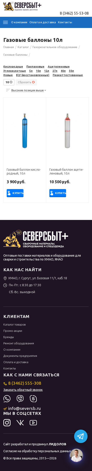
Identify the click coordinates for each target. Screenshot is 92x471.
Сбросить (24, 82)
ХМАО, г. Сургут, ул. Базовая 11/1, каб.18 (37, 278)
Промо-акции (12, 330)
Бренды (8, 337)
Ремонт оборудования (18, 343)
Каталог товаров (14, 324)
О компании (19, 22)
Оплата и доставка (42, 22)
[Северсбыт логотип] (22, 5)
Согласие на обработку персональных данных (37, 451)
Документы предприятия (20, 355)
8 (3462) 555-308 (24, 383)
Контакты (65, 22)
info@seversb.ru (24, 408)
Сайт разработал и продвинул (34, 444)
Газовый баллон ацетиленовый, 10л (66, 171)
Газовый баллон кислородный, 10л (24, 171)
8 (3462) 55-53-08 (74, 13)
